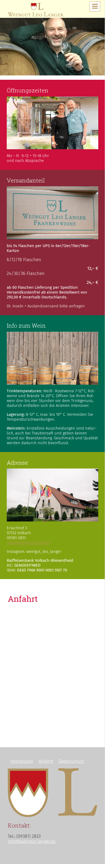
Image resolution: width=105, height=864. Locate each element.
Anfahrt (45, 761)
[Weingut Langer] (35, 8)
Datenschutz (71, 761)
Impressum (21, 761)
